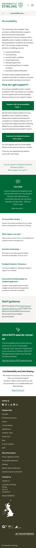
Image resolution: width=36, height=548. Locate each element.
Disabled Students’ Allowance (14, 264)
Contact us (6, 481)
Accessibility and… (18, 13)
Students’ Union (7, 433)
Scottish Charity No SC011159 (12, 472)
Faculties (5, 414)
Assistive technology (10, 249)
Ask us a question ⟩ (8, 495)
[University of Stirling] (12, 5)
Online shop (6, 436)
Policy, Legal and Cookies (10, 457)
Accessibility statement (10, 460)
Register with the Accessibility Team (18, 105)
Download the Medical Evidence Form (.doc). (18, 137)
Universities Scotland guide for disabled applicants (14, 280)
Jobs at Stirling (7, 425)
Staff (4, 448)
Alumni (4, 422)
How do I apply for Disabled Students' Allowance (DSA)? (18, 166)
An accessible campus (11, 219)
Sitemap (5, 464)
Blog (3, 440)
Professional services (9, 418)
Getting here (6, 429)
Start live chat (17, 208)
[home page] (3, 13)
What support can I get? (17, 170)
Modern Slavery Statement (11, 468)
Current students (8, 444)
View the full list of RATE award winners (17, 360)
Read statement (18, 390)
